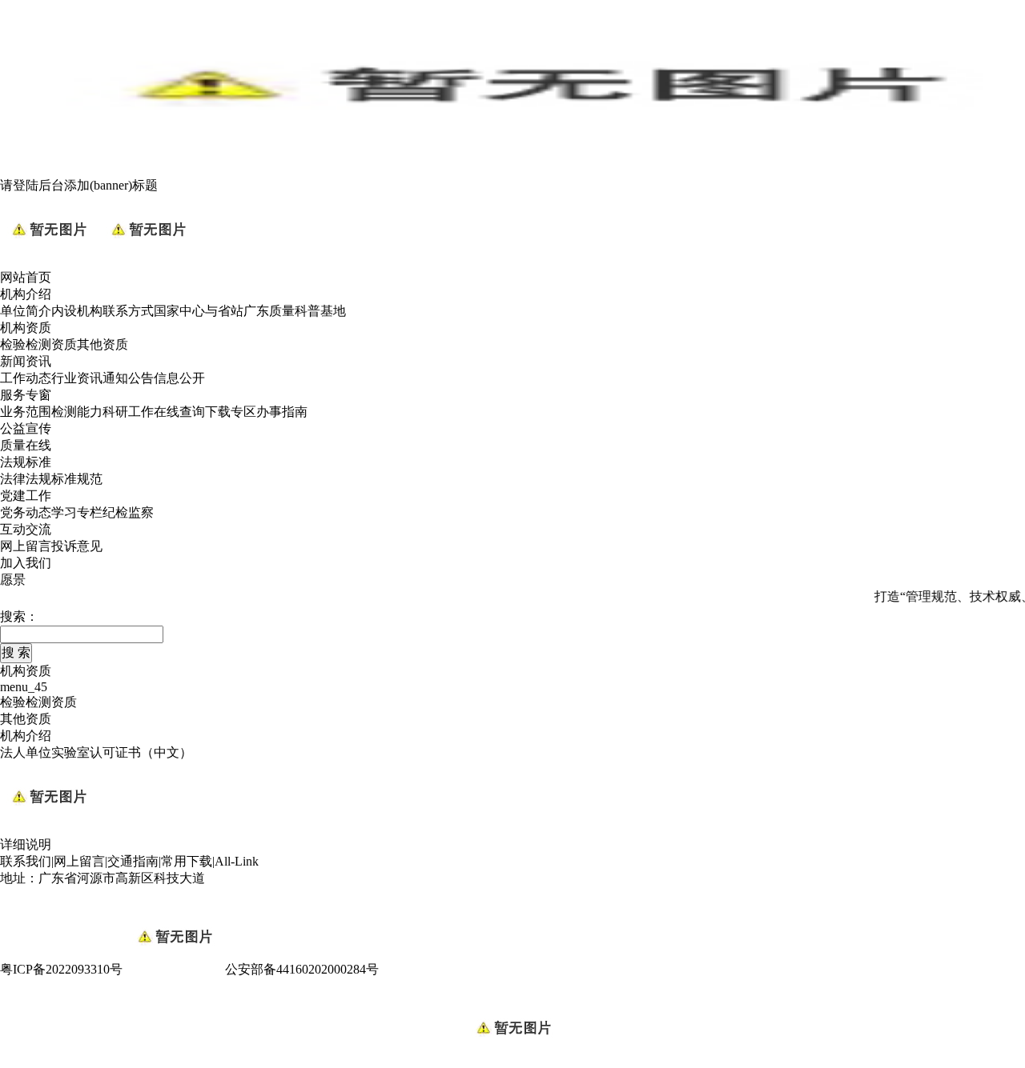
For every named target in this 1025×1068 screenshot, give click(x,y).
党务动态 (25, 512)
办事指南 (282, 411)
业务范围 (25, 411)
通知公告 (128, 378)
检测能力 (76, 411)
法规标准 (25, 462)
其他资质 (102, 344)
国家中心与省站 (198, 311)
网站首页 (25, 277)
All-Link (237, 861)
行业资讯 (76, 378)
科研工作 (128, 411)
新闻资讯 (25, 361)
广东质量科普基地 (294, 311)
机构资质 (25, 327)
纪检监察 (128, 512)
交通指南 (133, 861)
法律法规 (25, 479)
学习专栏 (76, 512)
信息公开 (179, 378)
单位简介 (25, 311)
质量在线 (25, 445)
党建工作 (25, 495)
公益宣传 (25, 428)
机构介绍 (25, 294)
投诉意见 (76, 546)
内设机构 (76, 311)
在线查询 (179, 411)
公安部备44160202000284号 (302, 969)
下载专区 (230, 411)
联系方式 (128, 311)
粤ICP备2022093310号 (61, 969)
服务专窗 (25, 395)
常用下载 (186, 861)
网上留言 (25, 546)
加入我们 (25, 563)
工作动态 (25, 378)
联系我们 (25, 861)
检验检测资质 (38, 344)
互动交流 (25, 529)
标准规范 (76, 479)
